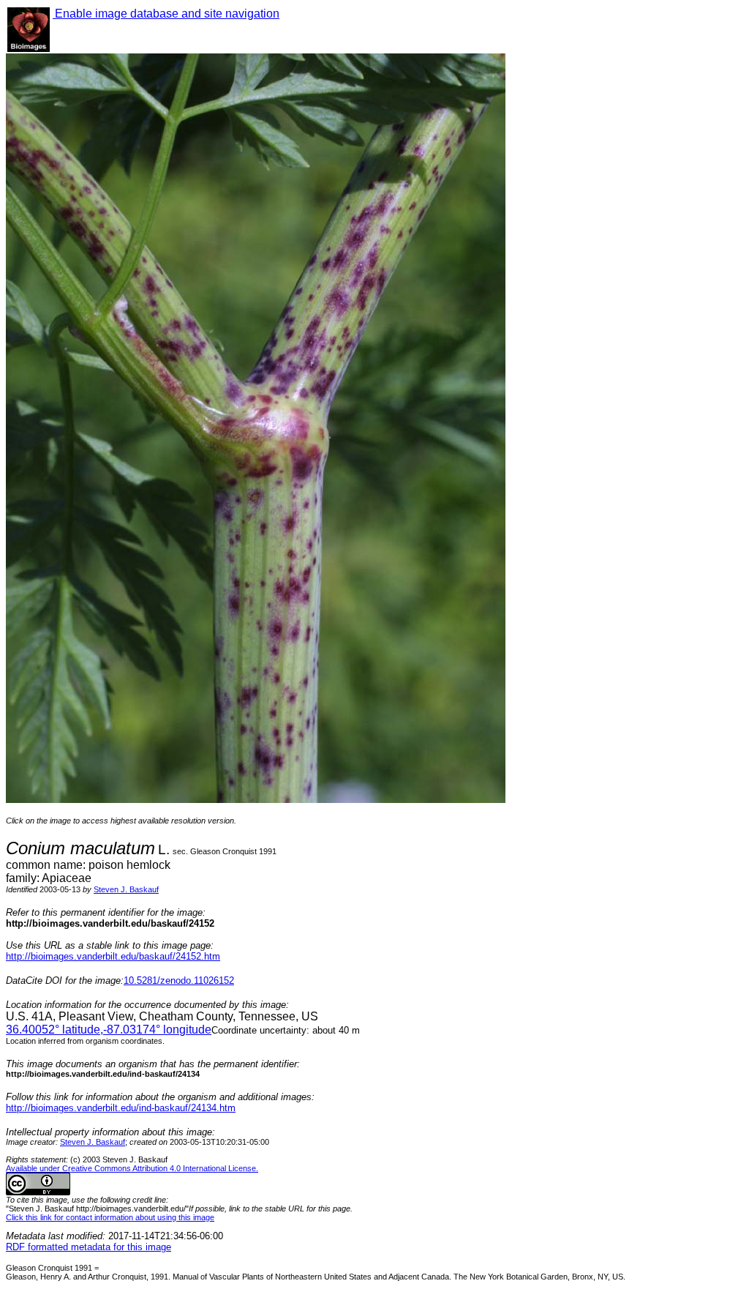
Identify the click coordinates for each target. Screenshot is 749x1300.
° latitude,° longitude (108, 1029)
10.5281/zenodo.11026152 (179, 980)
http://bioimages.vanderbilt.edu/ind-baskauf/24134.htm (121, 1107)
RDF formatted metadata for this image (88, 1246)
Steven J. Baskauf (126, 889)
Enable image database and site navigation (166, 13)
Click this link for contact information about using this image (110, 1217)
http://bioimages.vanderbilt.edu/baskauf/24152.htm (113, 956)
